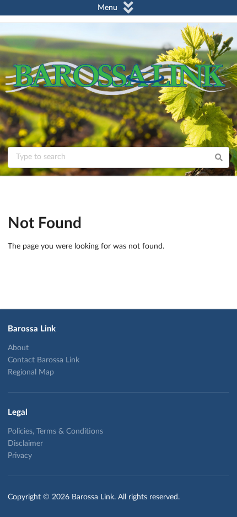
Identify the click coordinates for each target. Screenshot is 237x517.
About (18, 348)
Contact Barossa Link (43, 360)
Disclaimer (25, 443)
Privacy (20, 456)
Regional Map (31, 372)
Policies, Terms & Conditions (55, 431)
